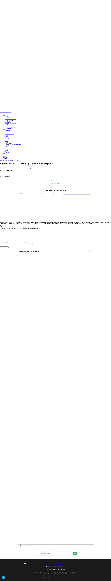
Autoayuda (7, 130)
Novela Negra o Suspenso (10, 123)
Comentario (3, 237)
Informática (7, 138)
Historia (6, 149)
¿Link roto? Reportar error (56, 180)
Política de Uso (6, 158)
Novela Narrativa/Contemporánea (12, 126)
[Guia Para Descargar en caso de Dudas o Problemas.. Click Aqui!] (77, 194)
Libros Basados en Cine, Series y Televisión (14, 144)
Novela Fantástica (8, 128)
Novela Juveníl (8, 121)
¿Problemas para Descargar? (8, 153)
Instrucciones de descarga (56, 183)
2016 (4, 160)
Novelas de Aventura (9, 124)
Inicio (1, 160)
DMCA (4, 156)
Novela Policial (8, 122)
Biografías (7, 132)
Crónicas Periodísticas (9, 134)
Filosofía (7, 148)
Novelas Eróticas (8, 116)
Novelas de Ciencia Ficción (10, 127)
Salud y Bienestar (8, 143)
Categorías (5, 129)
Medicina (7, 142)
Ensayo (6, 136)
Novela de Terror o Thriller (10, 119)
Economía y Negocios (9, 137)
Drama (6, 135)
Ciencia (6, 131)
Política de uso (53, 569)
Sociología (7, 152)
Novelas (4, 115)
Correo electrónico (4, 242)
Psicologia (7, 150)
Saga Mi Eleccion (17, 166)
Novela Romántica (9, 117)
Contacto (4, 154)
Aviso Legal (5, 157)
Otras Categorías (8, 145)
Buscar (75, 553)
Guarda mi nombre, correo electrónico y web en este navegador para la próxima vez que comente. (21, 244)
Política (6, 151)
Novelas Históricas (9, 120)
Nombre (2, 240)
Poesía (6, 141)
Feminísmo (7, 139)
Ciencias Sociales (6, 146)
